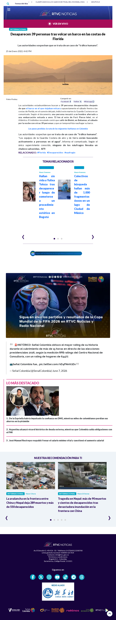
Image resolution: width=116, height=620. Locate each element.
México (79, 167)
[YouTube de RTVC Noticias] (57, 577)
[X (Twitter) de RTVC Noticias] (41, 577)
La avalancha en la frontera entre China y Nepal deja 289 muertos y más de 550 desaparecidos (30, 502)
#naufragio (69, 152)
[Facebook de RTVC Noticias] (32, 577)
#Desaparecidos (55, 152)
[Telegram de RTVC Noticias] (73, 577)
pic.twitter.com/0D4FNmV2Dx (57, 364)
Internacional (18, 29)
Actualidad (46, 167)
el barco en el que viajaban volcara (43, 108)
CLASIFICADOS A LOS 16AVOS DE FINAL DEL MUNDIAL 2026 (60, 2)
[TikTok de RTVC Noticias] (65, 577)
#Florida (41, 152)
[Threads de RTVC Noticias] (81, 577)
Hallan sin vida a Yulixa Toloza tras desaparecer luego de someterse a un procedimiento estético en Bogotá (47, 196)
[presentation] (23, 235)
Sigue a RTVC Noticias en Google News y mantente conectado (59, 253)
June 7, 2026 (59, 370)
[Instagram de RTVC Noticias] (49, 577)
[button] (54, 238)
